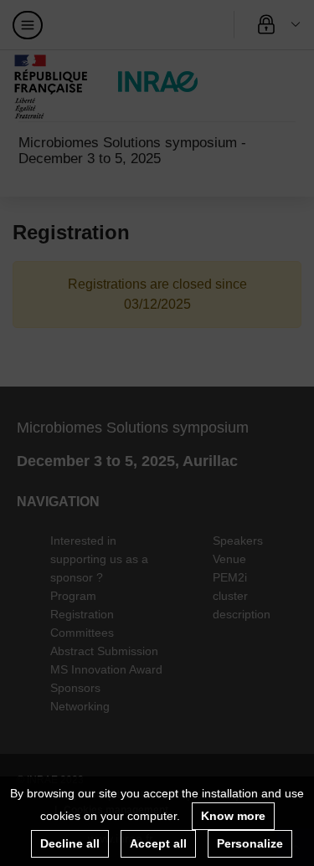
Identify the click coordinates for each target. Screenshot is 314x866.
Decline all (70, 843)
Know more (233, 815)
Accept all (158, 843)
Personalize (250, 843)
